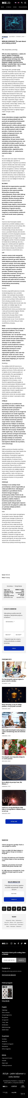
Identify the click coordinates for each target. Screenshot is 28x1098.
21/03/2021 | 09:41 (20, 36)
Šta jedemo (5, 1017)
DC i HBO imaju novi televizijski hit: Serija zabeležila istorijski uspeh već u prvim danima (13, 872)
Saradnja (4, 1039)
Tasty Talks (5, 1022)
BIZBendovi (5, 1025)
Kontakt (4, 1060)
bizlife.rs (10, 1082)
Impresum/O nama (7, 1058)
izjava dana (20, 922)
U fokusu (8, 7)
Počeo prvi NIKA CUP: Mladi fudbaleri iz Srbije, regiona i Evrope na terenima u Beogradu (12, 852)
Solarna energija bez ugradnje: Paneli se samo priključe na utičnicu (13, 845)
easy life (7, 922)
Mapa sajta (5, 1063)
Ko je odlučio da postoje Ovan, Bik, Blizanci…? (12, 783)
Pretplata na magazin (7, 1044)
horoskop (10, 586)
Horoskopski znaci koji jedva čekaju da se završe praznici (13, 758)
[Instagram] (4, 909)
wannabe (12, 926)
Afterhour (5, 36)
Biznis (15, 7)
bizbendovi (18, 920)
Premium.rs (14, 1081)
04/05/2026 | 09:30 (6, 708)
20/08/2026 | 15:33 (6, 786)
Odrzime (6, 924)
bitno (13, 920)
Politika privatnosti (7, 1065)
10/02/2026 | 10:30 (6, 735)
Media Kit (4, 1041)
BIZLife (13, 36)
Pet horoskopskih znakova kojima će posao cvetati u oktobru (12, 680)
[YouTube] (24, 909)
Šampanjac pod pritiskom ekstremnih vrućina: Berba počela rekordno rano (12, 865)
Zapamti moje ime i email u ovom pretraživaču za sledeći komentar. (12, 641)
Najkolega (4, 1010)
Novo (2, 7)
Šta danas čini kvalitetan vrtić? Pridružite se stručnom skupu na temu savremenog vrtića (13, 859)
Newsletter (5, 1046)
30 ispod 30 (8, 920)
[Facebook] (14, 909)
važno (7, 926)
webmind (18, 926)
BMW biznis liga (6, 1027)
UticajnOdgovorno (7, 1015)
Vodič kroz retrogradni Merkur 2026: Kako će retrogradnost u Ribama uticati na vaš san (13, 809)
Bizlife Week (5, 1029)
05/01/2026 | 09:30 (6, 761)
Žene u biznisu (6, 1012)
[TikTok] (19, 909)
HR (15, 922)
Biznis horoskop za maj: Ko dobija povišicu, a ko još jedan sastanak (12, 705)
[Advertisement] (14, 558)
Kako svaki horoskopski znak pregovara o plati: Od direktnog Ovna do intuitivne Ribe (13, 731)
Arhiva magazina (6, 1049)
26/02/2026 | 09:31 (6, 813)
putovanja (20, 924)
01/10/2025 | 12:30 (6, 683)
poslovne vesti (13, 924)
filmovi (11, 922)
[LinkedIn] (9, 909)
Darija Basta (18, 586)
